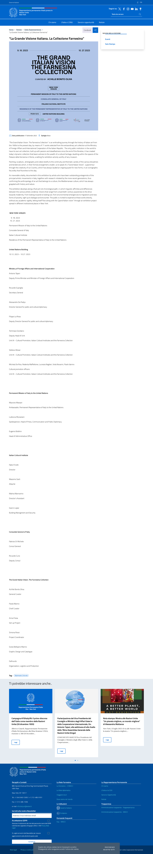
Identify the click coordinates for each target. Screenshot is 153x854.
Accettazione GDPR (19, 820)
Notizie (19, 29)
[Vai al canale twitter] (119, 8)
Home (11, 29)
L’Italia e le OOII (106, 790)
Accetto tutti (109, 849)
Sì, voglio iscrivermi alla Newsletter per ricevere (26, 833)
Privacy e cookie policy (28, 850)
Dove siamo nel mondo (64, 799)
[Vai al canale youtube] (132, 8)
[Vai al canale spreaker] (140, 8)
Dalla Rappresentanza (32, 29)
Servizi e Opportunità (108, 795)
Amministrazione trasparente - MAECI (114, 812)
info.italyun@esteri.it (24, 806)
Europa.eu (63, 813)
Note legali (13, 850)
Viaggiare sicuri (62, 795)
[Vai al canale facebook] (123, 8)
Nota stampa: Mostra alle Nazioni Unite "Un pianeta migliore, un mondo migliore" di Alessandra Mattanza (121, 721)
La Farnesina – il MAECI (65, 786)
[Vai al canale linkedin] (136, 8)
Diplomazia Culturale (21, 675)
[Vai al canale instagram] (127, 8)
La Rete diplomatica (63, 790)
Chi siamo (104, 786)
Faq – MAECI (61, 821)
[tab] (75, 760)
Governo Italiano (14, 2)
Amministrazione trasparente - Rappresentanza (117, 807)
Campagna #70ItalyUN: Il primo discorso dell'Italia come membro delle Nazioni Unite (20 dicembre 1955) (29, 721)
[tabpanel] (30, 723)
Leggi (17, 742)
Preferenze (110, 847)
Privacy (43, 826)
